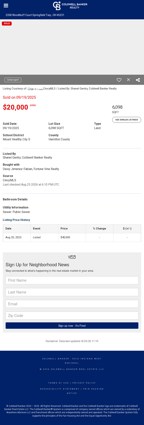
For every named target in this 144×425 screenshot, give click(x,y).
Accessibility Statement (60, 389)
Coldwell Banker (55, 359)
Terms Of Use (58, 383)
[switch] (119, 80)
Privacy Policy (84, 383)
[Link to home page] (72, 5)
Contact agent (13, 80)
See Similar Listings (126, 120)
